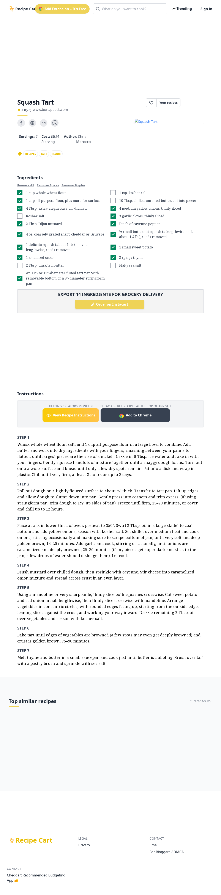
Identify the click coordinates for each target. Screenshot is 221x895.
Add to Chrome (139, 415)
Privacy (84, 845)
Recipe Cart (34, 840)
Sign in (206, 8)
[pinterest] (32, 123)
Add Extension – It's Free (65, 8)
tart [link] (44, 154)
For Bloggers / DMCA (167, 851)
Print (194, 102)
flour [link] (56, 154)
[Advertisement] (110, 54)
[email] (43, 123)
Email (154, 845)
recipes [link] (30, 154)
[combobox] (130, 8)
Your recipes (168, 102)
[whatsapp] (55, 123)
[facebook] (21, 123)
